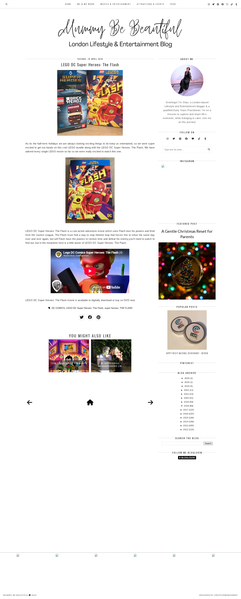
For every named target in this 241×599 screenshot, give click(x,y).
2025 (187, 378)
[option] (69, 356)
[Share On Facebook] (90, 317)
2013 (186, 425)
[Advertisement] (201, 490)
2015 (186, 418)
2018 (187, 406)
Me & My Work (86, 4)
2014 (186, 422)
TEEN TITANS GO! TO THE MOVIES (69, 363)
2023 (187, 386)
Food (173, 4)
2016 (186, 414)
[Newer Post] (29, 403)
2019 (187, 402)
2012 (186, 429)
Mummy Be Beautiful (15, 595)
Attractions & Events (150, 4)
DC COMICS (58, 308)
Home (68, 4)
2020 (187, 398)
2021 (187, 394)
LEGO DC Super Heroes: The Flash (84, 308)
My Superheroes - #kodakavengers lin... (111, 364)
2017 (186, 410)
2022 (187, 390)
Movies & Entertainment (115, 4)
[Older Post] (150, 403)
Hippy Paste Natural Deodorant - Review (187, 353)
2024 (187, 382)
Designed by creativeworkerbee (218, 595)
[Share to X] (81, 317)
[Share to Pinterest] (98, 317)
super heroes (111, 308)
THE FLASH (126, 308)
